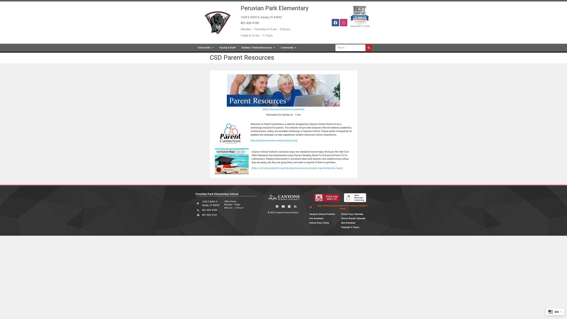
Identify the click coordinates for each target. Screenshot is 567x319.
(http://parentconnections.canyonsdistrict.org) (274, 140)
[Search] (368, 47)
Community (287, 47)
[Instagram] (343, 22)
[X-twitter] (271, 206)
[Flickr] (289, 206)
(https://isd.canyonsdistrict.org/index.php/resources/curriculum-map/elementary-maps (297, 168)
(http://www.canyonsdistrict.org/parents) (283, 109)
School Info (204, 47)
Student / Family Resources (256, 47)
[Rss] (295, 206)
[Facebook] (335, 22)
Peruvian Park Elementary (275, 8)
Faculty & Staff (227, 47)
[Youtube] (283, 206)
